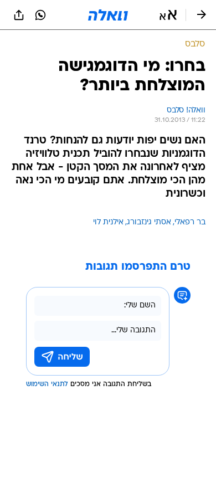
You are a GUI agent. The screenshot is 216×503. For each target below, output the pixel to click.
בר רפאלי (189, 222)
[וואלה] (108, 14)
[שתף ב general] (19, 15)
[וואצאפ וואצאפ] (40, 14)
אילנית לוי (108, 222)
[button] (168, 15)
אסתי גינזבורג (149, 222)
